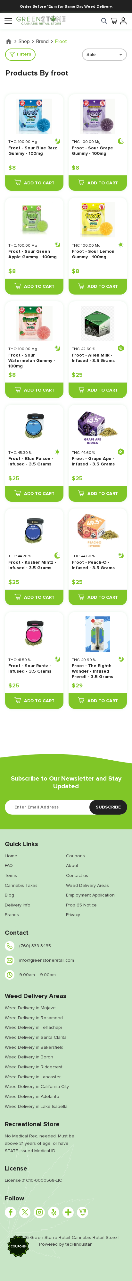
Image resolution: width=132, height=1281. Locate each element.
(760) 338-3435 (35, 946)
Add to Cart (39, 183)
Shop (24, 41)
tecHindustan (79, 1244)
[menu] (8, 20)
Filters (24, 54)
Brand (42, 41)
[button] (18, 1247)
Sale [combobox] (91, 54)
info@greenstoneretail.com (46, 960)
